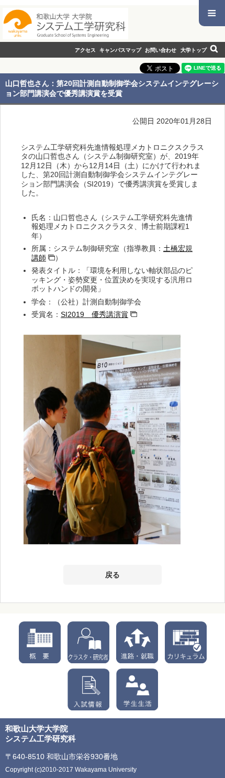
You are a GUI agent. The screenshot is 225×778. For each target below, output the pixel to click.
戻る (112, 575)
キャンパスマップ (120, 50)
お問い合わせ (160, 50)
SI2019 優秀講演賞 (94, 314)
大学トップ (194, 50)
